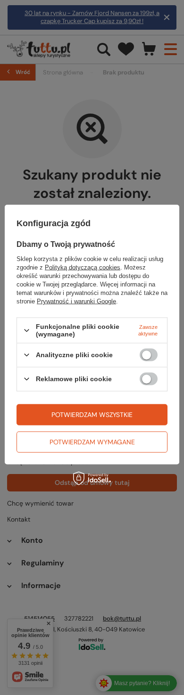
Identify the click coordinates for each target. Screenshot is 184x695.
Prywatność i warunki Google (76, 301)
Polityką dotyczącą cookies (82, 267)
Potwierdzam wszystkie (92, 414)
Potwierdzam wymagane (92, 442)
